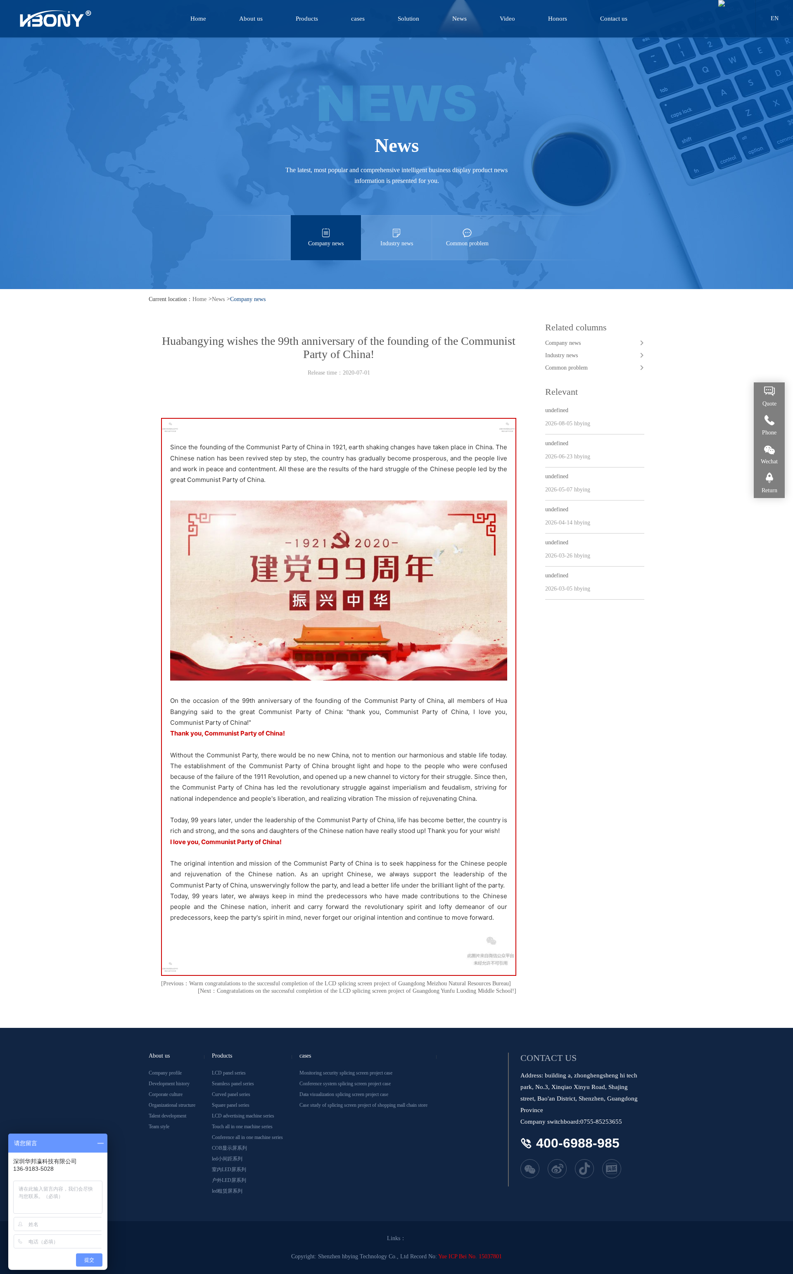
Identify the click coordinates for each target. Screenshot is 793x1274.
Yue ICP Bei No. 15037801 (470, 1256)
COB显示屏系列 (229, 1148)
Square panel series (230, 1105)
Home (198, 18)
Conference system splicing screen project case (345, 1084)
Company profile (165, 1073)
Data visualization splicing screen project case (343, 1094)
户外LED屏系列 (229, 1180)
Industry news (396, 243)
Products (307, 18)
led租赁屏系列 (227, 1191)
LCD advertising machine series (243, 1116)
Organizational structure (172, 1105)
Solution (408, 18)
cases (358, 18)
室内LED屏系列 (229, 1169)
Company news (326, 243)
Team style (159, 1126)
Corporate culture (166, 1094)
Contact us (613, 18)
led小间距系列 (227, 1159)
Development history (169, 1084)
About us (251, 18)
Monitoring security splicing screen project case (345, 1073)
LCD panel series (229, 1073)
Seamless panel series (233, 1084)
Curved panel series (231, 1094)
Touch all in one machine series (242, 1126)
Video (507, 18)
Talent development (167, 1116)
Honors (557, 18)
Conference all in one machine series (247, 1137)
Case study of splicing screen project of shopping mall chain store (363, 1105)
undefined (556, 410)
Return (769, 490)
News (459, 18)
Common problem (467, 243)
